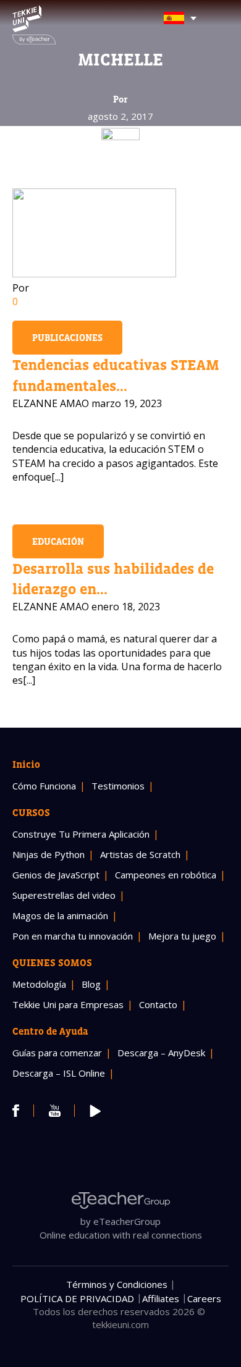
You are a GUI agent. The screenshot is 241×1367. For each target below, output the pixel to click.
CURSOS (31, 812)
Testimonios (118, 786)
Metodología (39, 984)
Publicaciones (67, 337)
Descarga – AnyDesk (161, 1052)
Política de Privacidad (77, 1298)
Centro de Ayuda (50, 1031)
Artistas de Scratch (140, 854)
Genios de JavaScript (55, 875)
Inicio (26, 764)
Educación (58, 541)
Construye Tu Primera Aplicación (81, 834)
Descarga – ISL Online (58, 1073)
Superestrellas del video (64, 895)
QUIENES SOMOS (52, 962)
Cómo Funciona (44, 786)
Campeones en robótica (165, 875)
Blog (91, 984)
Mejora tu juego (182, 936)
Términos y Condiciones (116, 1284)
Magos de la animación (60, 915)
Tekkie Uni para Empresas (68, 1004)
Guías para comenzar (57, 1052)
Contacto (158, 1004)
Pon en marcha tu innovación (72, 936)
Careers (204, 1298)
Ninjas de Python (48, 854)
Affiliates (160, 1298)
